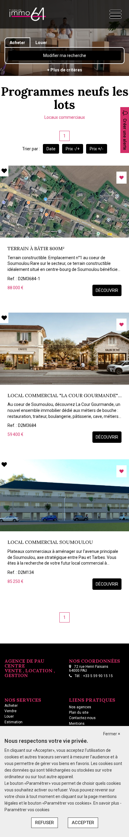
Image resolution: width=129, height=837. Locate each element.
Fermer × (111, 733)
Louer (9, 716)
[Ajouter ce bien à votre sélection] (4, 171)
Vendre (10, 711)
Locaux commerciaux (64, 117)
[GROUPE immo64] (28, 14)
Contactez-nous (82, 718)
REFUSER (44, 822)
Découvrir (107, 290)
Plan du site (78, 712)
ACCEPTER (83, 822)
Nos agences (80, 707)
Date (51, 148)
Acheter (11, 706)
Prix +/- (97, 148)
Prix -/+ (73, 148)
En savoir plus (106, 803)
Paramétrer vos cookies (27, 809)
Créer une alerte (124, 134)
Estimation (13, 722)
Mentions (77, 724)
